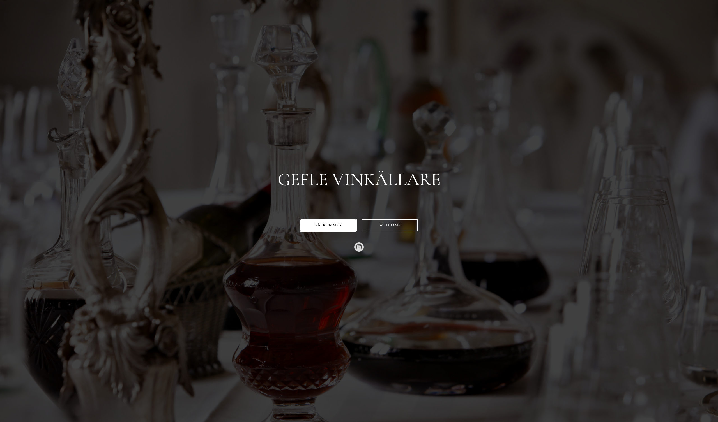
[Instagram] (359, 247)
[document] (359, 211)
